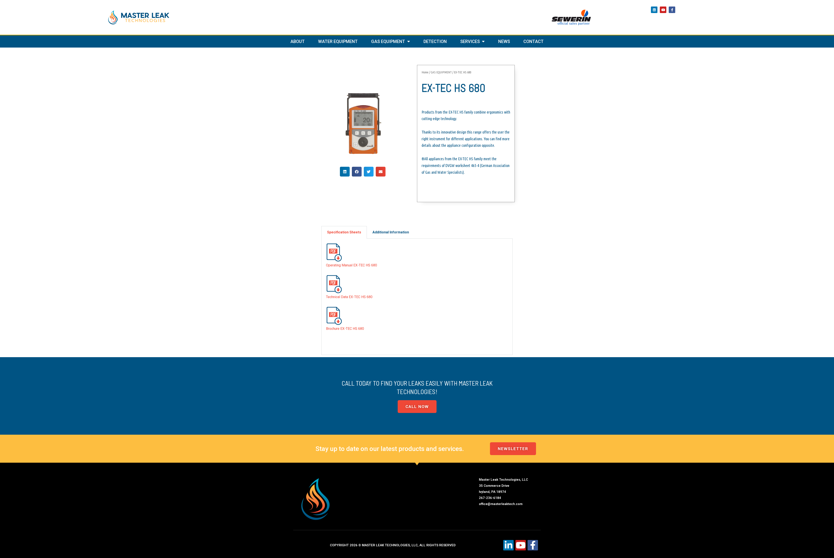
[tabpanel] (417, 297)
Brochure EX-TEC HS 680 (345, 329)
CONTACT (533, 41)
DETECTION (435, 41)
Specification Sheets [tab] (344, 232)
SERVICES (470, 41)
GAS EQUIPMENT (388, 41)
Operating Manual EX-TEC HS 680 (351, 265)
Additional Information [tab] (390, 232)
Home (425, 72)
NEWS (504, 41)
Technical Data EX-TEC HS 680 (349, 297)
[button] (345, 172)
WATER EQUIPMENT (338, 41)
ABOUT (297, 41)
